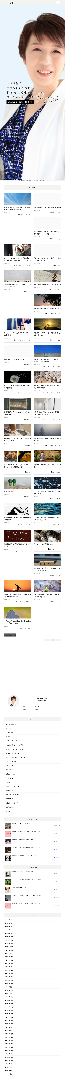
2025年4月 (7, 973)
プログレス (11, 2)
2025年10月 (8, 953)
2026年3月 (7, 936)
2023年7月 (7, 1044)
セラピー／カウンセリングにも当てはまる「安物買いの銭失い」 (47, 387)
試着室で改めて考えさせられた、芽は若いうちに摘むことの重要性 (47, 413)
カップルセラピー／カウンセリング (15, 749)
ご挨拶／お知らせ (10, 741)
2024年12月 (8, 987)
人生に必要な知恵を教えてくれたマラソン (47, 284)
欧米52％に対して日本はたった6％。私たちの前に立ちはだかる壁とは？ (47, 360)
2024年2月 (7, 1020)
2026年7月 (7, 923)
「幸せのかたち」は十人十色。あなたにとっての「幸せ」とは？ (17, 622)
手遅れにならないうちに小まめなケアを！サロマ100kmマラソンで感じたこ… (17, 208)
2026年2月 (7, 940)
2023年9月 (7, 1037)
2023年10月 (8, 1034)
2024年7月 (7, 1003)
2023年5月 (7, 1050)
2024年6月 (7, 1007)
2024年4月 (7, 1013)
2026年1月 (7, 943)
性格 (7, 782)
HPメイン (8, 728)
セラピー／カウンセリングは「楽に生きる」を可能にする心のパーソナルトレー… (17, 259)
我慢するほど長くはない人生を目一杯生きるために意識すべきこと (17, 595)
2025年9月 (7, 957)
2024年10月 (8, 993)
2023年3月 (7, 1057)
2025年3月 (7, 977)
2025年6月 (7, 967)
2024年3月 (7, 1017)
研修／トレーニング (11, 794)
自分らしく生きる (55, 212)
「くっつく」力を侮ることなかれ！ (45, 544)
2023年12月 (8, 1027)
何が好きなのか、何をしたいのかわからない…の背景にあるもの (47, 569)
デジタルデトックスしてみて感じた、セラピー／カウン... (26, 879)
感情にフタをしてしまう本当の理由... (21, 824)
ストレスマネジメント (24, 215)
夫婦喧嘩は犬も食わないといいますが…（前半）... (25, 855)
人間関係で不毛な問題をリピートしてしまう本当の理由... (26, 895)
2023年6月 (7, 1047)
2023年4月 (7, 1054)
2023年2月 (7, 1060)
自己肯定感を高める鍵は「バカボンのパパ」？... (24, 839)
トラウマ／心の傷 (55, 340)
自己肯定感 (57, 265)
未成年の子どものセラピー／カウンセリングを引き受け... (26, 831)
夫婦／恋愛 (8, 770)
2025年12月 (8, 946)
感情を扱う (27, 364)
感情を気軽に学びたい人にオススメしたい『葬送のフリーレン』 (17, 413)
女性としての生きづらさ (12, 774)
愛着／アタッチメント (54, 549)
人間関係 (28, 472)
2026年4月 (7, 933)
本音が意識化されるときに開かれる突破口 (47, 207)
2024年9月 (7, 997)
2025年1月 (7, 983)
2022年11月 (8, 1070)
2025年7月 (7, 963)
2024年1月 (7, 1024)
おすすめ (28, 445)
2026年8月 (7, 920)
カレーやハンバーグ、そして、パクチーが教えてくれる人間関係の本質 (17, 466)
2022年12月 (8, 1067)
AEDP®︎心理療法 (56, 472)
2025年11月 (8, 950)
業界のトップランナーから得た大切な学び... (23, 871)
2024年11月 (8, 990)
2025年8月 (7, 960)
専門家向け (8, 778)
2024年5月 (7, 1010)
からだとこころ (56, 602)
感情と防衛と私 (9, 491)
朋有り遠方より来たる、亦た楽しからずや (47, 308)
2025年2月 (7, 980)
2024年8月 (7, 1000)
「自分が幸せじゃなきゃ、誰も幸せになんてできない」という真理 (47, 232)
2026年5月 (7, 930)
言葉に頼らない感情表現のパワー (14, 359)
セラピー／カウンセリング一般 (22, 265)
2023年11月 (8, 1030)
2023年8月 (7, 1040)
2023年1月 (7, 1064)
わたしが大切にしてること (53, 313)
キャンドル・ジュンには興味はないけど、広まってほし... (26, 847)
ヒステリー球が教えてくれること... (20, 887)
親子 (7, 811)
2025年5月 (7, 970)
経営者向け (8, 799)
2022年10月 (8, 1074)
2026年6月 (7, 926)
